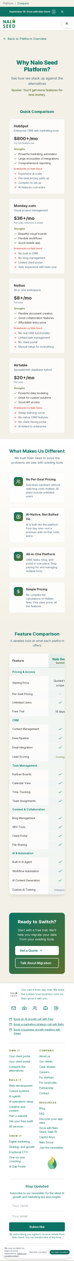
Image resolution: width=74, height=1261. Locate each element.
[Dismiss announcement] (62, 12)
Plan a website (18, 1115)
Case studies (47, 1066)
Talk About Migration (35, 963)
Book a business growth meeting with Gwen (37, 1031)
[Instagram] (24, 1008)
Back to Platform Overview (27, 39)
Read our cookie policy (15, 1254)
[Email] (13, 1008)
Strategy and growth (22, 1146)
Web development (20, 1085)
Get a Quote (29, 950)
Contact (44, 1093)
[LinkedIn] (45, 1008)
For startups (46, 1077)
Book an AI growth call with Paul (33, 1019)
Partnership (46, 1088)
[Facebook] (34, 1008)
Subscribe (37, 1227)
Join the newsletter (51, 1147)
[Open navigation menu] (67, 23)
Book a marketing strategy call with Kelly (39, 1024)
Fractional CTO (18, 1152)
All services (16, 1126)
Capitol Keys (47, 1137)
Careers (44, 1072)
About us (44, 1056)
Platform (8, 3)
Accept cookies (59, 1252)
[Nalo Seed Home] (9, 23)
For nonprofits (48, 1082)
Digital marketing (19, 1141)
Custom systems (19, 1091)
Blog (42, 1108)
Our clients (46, 1061)
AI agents (15, 1096)
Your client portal (19, 1056)
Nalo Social (46, 1142)
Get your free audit (21, 1121)
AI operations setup (21, 1101)
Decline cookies (38, 1252)
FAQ (41, 1113)
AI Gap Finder (17, 1166)
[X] (56, 1008)
